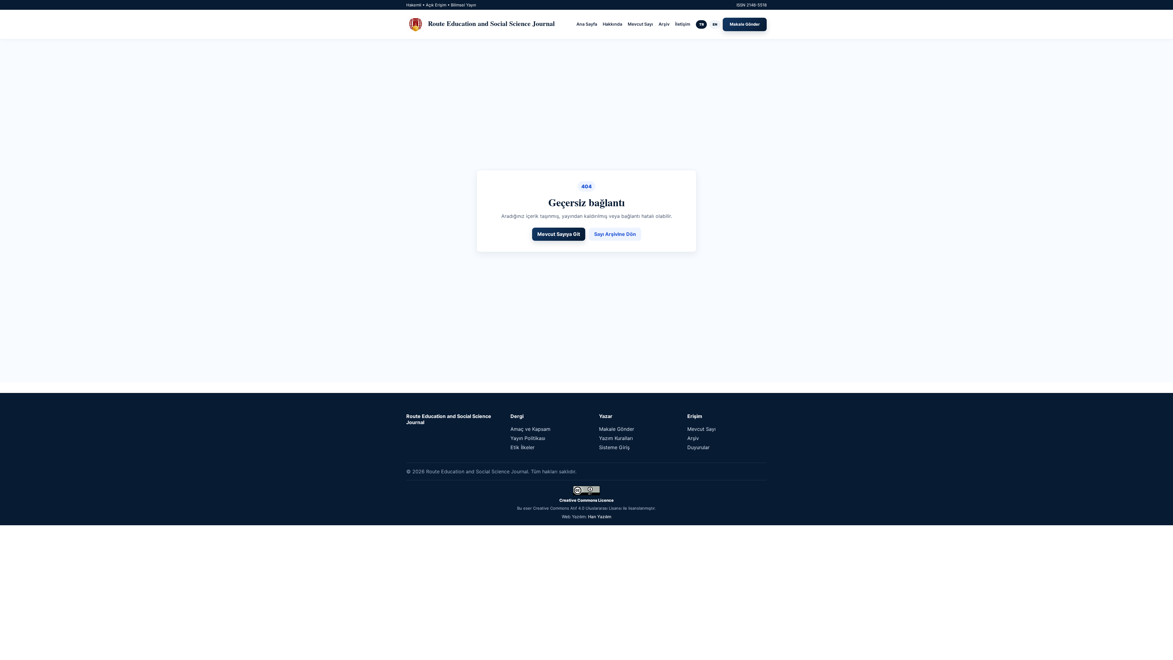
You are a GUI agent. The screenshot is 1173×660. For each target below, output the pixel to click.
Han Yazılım (599, 516)
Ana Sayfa (586, 24)
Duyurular (698, 447)
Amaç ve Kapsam (530, 429)
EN (715, 24)
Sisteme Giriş (614, 447)
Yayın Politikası (527, 438)
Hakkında (612, 24)
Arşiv (664, 24)
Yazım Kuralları (616, 438)
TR (701, 24)
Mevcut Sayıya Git (558, 234)
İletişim (682, 24)
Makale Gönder (745, 24)
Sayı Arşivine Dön (615, 234)
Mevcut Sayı (640, 24)
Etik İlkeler (522, 447)
